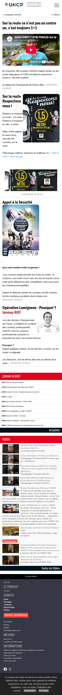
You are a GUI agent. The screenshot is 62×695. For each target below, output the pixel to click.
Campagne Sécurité (12, 630)
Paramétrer (30, 690)
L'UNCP (7, 591)
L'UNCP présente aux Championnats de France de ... (23, 425)
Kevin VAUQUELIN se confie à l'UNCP (37, 505)
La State (7, 397)
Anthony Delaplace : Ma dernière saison (18, 420)
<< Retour (55, 15)
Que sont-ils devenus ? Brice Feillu (16, 401)
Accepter (44, 690)
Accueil (7, 582)
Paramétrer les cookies (13, 653)
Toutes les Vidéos (51, 568)
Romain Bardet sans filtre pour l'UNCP (18, 387)
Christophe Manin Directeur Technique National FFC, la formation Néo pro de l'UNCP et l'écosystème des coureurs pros (39, 548)
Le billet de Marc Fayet (13, 642)
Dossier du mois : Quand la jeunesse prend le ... (21, 392)
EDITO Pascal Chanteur (13, 382)
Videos (6, 628)
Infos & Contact (10, 655)
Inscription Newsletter (13, 658)
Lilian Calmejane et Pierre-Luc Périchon (39, 456)
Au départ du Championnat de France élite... (23, 85)
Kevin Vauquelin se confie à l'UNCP (17, 411)
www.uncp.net (10, 661)
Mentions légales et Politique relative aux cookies (24, 650)
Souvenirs (8, 639)
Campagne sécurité (12, 15)
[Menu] (56, 5)
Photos (6, 625)
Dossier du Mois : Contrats (14, 416)
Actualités (54, 430)
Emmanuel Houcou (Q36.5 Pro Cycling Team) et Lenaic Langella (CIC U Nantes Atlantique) (38, 468)
